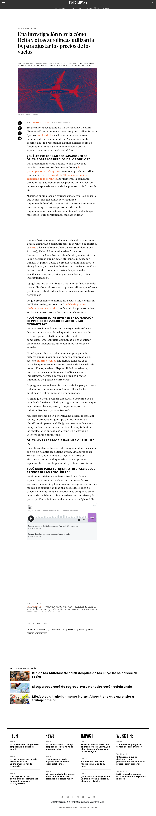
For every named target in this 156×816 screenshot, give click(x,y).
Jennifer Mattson (40, 122)
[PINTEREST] (94, 797)
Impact (71, 630)
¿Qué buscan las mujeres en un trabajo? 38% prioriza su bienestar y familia (95, 779)
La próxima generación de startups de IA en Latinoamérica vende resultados (23, 763)
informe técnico (46, 361)
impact (87, 735)
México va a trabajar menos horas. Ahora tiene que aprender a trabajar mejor (59, 776)
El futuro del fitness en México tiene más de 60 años (93, 764)
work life (124, 735)
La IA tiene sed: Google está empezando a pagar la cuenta (24, 747)
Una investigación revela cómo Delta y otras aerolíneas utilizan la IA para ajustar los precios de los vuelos (56, 42)
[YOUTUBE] (83, 797)
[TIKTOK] (62, 797)
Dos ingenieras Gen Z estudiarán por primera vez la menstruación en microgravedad (24, 780)
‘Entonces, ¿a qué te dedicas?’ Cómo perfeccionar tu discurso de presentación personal (130, 760)
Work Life (41, 633)
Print (90, 630)
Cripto (31, 630)
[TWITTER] (78, 797)
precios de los (45, 135)
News (33, 29)
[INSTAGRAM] (67, 797)
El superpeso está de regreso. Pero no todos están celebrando (57, 761)
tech (14, 735)
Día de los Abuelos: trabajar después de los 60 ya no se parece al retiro (59, 747)
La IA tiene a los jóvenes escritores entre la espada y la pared (131, 776)
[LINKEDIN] (88, 797)
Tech (30, 633)
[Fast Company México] (78, 3)
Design (42, 630)
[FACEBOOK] (73, 797)
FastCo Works (56, 630)
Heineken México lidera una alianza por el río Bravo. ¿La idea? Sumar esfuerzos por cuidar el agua (95, 748)
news (49, 735)
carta (33, 248)
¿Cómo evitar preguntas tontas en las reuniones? (129, 745)
